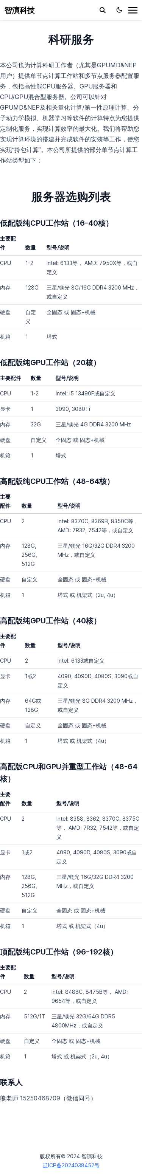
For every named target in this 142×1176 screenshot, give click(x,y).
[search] (102, 10)
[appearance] (119, 9)
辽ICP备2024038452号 (71, 1165)
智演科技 (20, 10)
